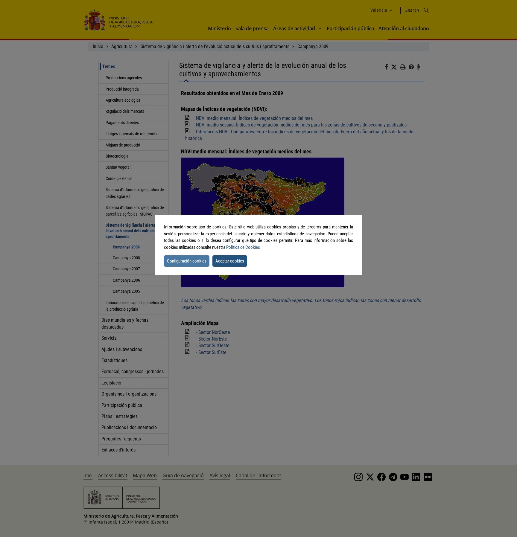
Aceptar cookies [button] (229, 261)
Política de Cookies (243, 247)
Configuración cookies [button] (186, 261)
